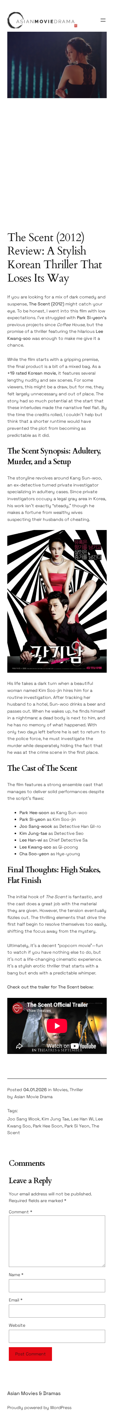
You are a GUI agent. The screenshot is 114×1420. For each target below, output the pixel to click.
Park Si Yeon (76, 1126)
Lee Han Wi (82, 1119)
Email (15, 1300)
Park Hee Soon (47, 1126)
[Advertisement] (57, 167)
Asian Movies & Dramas (33, 1393)
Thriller (76, 1089)
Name (16, 1274)
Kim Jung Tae (55, 1119)
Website (17, 1325)
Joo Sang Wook (23, 1119)
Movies (60, 1089)
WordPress (60, 1407)
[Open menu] (103, 20)
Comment (20, 1212)
